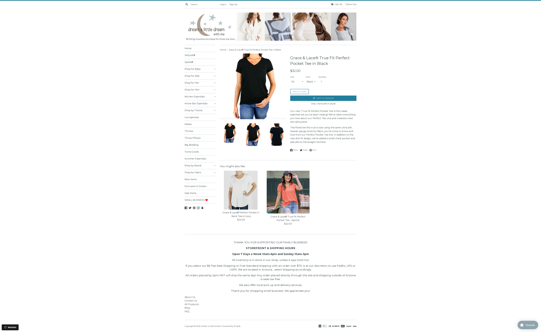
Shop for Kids (200, 76)
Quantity (322, 77)
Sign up (233, 4)
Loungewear (192, 117)
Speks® (189, 62)
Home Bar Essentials (200, 103)
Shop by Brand (200, 165)
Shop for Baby (200, 69)
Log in (223, 4)
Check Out (350, 4)
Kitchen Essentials (200, 96)
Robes (188, 124)
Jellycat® (190, 55)
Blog (187, 308)
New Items (191, 179)
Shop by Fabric (200, 172)
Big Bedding (192, 145)
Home (188, 48)
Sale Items (190, 193)
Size (292, 77)
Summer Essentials (195, 158)
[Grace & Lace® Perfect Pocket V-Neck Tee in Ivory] (241, 190)
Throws (189, 131)
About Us (190, 297)
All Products (192, 304)
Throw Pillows (192, 138)
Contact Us (191, 300)
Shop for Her (200, 82)
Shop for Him (200, 89)
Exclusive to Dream (195, 186)
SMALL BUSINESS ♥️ (196, 200)
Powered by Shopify (231, 326)
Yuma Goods (192, 151)
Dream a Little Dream (211, 326)
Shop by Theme (200, 110)
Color (308, 77)
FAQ (187, 311)
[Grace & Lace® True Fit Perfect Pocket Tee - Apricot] (288, 192)
